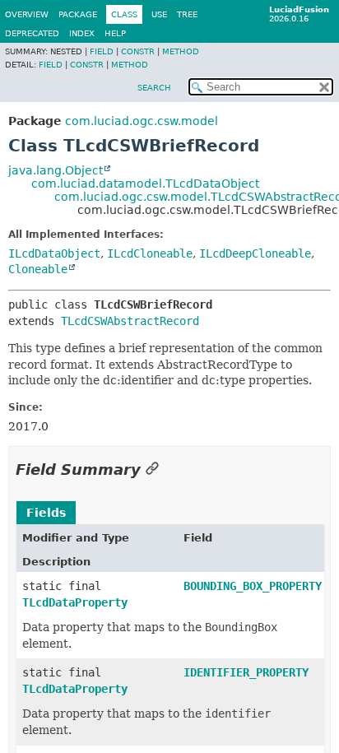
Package (77, 14)
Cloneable (37, 269)
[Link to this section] (152, 469)
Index (82, 33)
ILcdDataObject (54, 253)
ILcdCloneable (150, 253)
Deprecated (32, 33)
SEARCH (154, 87)
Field (102, 51)
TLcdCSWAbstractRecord (130, 321)
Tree (187, 14)
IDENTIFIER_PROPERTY (246, 672)
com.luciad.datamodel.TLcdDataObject (145, 183)
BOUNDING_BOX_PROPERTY (252, 586)
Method (180, 51)
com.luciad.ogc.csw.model (141, 121)
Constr (138, 51)
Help (115, 33)
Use (159, 14)
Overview (27, 14)
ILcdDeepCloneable (255, 253)
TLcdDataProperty (75, 602)
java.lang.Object (55, 170)
